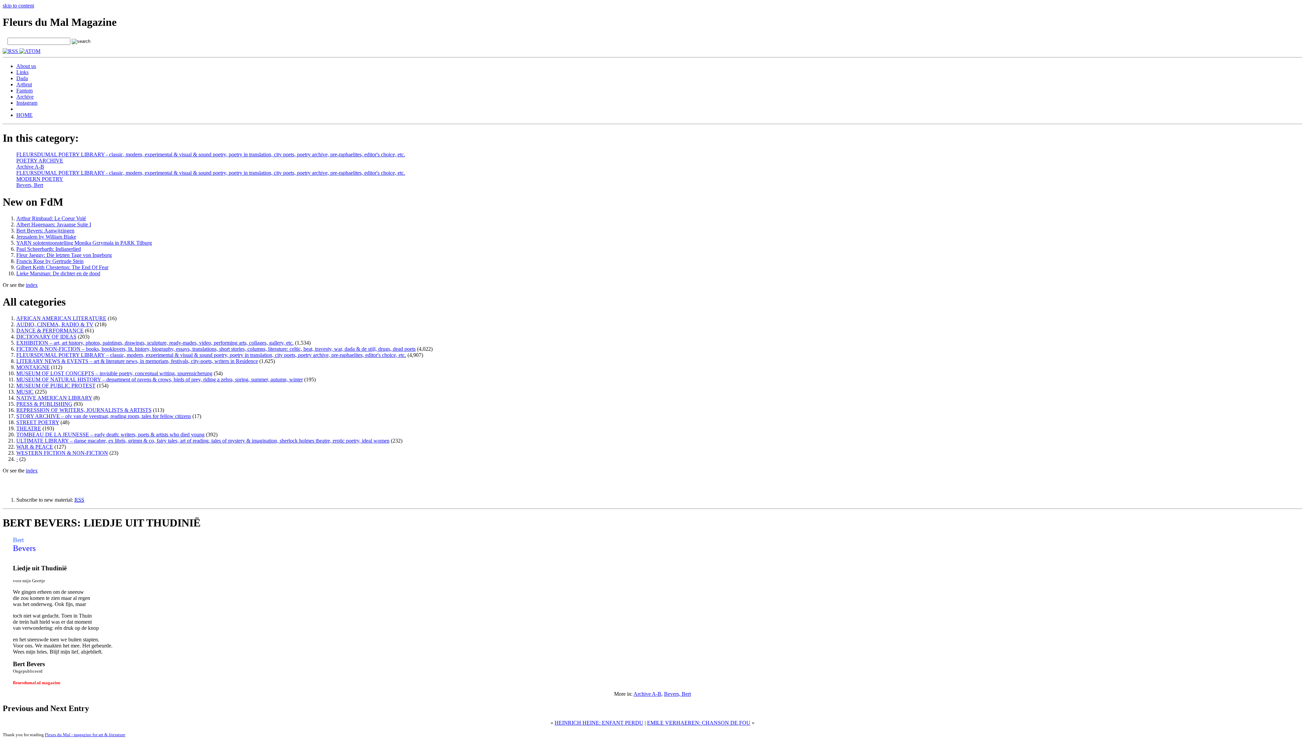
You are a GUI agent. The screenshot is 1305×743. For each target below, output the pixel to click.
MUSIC (25, 392)
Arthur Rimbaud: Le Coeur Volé (51, 218)
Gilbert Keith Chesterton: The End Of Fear (62, 267)
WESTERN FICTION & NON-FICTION (62, 453)
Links (22, 72)
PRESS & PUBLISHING (44, 404)
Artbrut (24, 84)
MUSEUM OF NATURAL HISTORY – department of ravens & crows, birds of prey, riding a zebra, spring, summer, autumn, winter (159, 379)
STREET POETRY (37, 422)
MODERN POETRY (39, 179)
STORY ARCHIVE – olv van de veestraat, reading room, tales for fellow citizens (103, 416)
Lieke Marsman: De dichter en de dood (58, 273)
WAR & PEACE (34, 447)
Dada (22, 78)
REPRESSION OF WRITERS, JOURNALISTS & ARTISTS (84, 410)
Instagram (26, 103)
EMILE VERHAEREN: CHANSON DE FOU (698, 723)
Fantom (24, 90)
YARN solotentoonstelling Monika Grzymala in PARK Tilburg (84, 243)
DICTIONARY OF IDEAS (46, 337)
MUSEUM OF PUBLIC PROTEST (55, 385)
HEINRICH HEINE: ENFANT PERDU (599, 723)
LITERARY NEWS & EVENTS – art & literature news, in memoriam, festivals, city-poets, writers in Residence (137, 361)
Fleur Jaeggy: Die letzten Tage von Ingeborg (64, 255)
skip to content (18, 5)
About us (26, 66)
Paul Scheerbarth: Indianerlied (48, 249)
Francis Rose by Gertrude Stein (50, 261)
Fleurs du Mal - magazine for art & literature (85, 734)
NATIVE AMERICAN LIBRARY (54, 398)
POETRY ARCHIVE (39, 160)
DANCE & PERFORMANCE (50, 330)
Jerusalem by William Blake (46, 237)
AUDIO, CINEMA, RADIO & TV (54, 324)
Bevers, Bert (29, 185)
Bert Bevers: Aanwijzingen (45, 231)
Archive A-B (30, 167)
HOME (24, 115)
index (32, 285)
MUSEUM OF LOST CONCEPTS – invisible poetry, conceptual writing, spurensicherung (114, 373)
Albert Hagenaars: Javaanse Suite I (53, 224)
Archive (25, 97)
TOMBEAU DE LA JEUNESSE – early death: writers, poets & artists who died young (110, 434)
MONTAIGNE (33, 367)
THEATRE (28, 428)
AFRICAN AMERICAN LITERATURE (61, 318)
